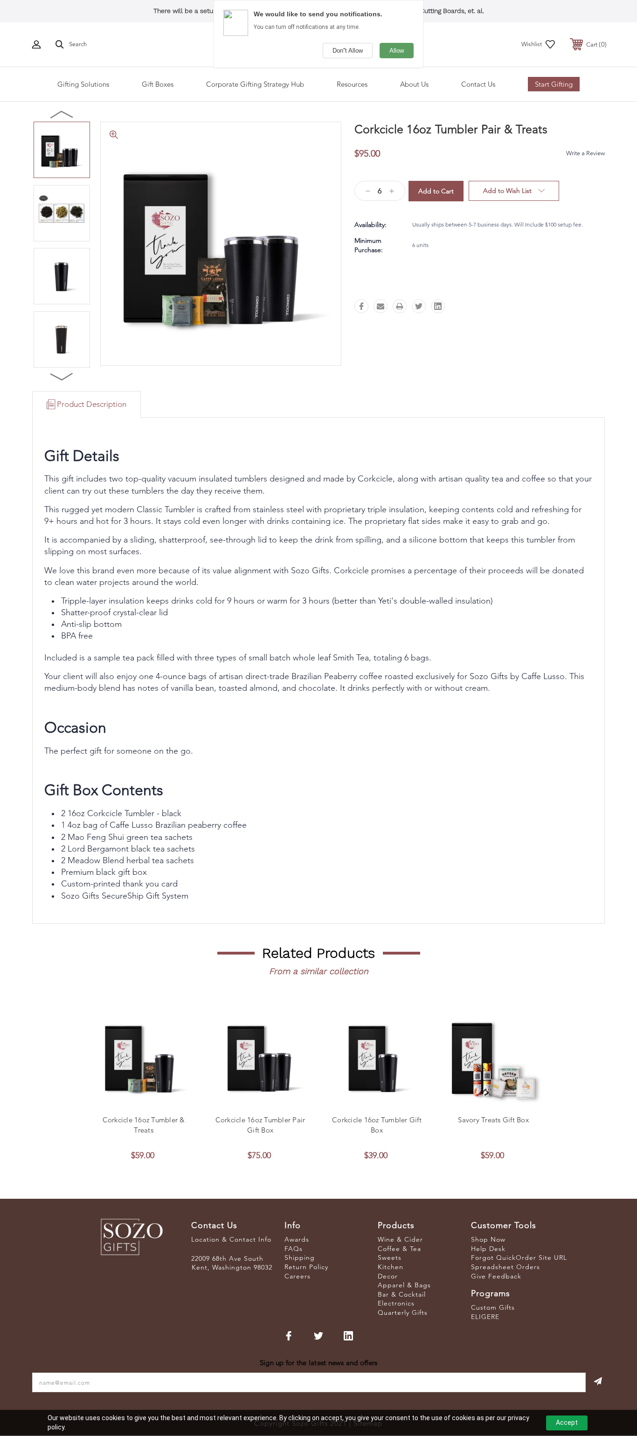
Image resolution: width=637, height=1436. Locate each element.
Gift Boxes (157, 84)
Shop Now (488, 1239)
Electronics (396, 1303)
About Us (414, 84)
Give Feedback (496, 1276)
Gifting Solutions (83, 84)
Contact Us (478, 84)
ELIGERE (485, 1316)
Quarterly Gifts (403, 1312)
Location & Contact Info (231, 1239)
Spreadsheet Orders (505, 1267)
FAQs (293, 1248)
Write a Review (585, 153)
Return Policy (306, 1267)
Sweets (390, 1257)
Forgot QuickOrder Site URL (519, 1257)
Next (62, 376)
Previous (62, 114)
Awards (296, 1239)
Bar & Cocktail (402, 1294)
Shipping (299, 1257)
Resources (352, 84)
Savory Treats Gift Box (493, 1119)
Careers (297, 1276)
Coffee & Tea (399, 1248)
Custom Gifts (493, 1307)
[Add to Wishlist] (154, 1101)
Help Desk (488, 1248)
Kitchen (390, 1267)
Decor (388, 1276)
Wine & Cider (400, 1239)
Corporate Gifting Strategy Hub (255, 84)
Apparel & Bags (404, 1285)
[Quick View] (133, 1101)
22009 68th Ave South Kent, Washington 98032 (231, 1263)
